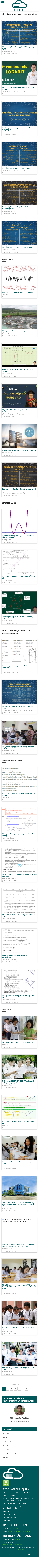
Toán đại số (7, 1445)
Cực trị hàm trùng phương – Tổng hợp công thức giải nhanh (18, 536)
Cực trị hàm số (9, 503)
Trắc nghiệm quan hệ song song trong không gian (18, 915)
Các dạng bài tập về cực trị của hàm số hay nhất (17, 617)
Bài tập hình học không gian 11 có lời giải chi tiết (18, 996)
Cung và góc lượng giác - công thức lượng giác (17, 632)
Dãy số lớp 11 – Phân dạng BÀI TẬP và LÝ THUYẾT (17, 411)
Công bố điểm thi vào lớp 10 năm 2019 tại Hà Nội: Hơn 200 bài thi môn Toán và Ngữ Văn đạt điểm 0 (19, 1287)
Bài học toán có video (9, 51)
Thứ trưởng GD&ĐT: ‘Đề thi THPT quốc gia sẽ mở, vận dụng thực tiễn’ (18, 1082)
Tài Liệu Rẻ (20, 1549)
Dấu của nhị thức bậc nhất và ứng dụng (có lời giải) (19, 490)
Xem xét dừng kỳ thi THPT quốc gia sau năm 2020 (18, 1368)
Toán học (6, 1433)
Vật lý (5, 1437)
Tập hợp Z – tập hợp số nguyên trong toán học (19, 292)
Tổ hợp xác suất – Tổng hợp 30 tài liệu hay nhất (19, 450)
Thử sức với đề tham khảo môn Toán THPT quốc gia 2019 (19, 1122)
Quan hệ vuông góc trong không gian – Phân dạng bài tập (18, 956)
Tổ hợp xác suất (7, 333)
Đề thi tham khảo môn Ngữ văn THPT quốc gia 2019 (19, 1163)
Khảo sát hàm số (7, 374)
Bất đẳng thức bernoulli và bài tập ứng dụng (18, 168)
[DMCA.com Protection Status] (6, 1483)
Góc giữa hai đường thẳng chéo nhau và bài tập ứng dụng (19, 875)
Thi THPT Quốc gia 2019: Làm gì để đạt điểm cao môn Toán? (19, 1328)
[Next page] (19, 1389)
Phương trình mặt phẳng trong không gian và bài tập (18, 794)
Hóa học (6, 1441)
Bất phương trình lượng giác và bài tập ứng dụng (18, 48)
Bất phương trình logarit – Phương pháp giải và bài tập (19, 88)
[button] (19, 1433)
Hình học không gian (12, 761)
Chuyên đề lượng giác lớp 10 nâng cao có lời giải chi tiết (18, 747)
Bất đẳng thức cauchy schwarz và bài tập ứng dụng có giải (18, 129)
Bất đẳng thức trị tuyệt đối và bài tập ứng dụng (19, 247)
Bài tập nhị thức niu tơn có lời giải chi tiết (17, 331)
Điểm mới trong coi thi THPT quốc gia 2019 (17, 1042)
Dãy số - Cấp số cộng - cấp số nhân (13, 414)
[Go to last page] (26, 1389)
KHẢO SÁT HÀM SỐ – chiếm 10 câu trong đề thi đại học (19, 370)
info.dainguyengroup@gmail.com (19, 1531)
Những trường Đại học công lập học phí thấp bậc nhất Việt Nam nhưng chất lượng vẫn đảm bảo (19, 1204)
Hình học (6, 1449)
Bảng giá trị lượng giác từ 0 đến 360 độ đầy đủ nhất (19, 707)
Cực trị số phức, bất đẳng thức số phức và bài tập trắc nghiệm (18, 208)
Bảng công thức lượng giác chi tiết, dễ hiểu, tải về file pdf (19, 667)
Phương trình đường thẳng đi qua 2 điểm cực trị (18, 577)
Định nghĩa (7, 259)
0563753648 (25, 1421)
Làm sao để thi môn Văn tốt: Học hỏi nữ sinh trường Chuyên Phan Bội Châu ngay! (18, 1245)
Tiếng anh (6, 1457)
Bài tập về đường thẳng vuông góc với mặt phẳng (17, 835)
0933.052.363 (13, 1528)
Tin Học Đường (7, 1045)
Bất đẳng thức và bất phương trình (19, 14)
